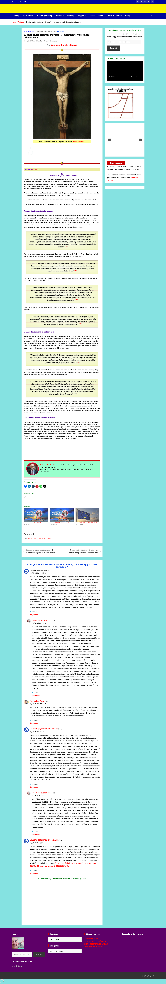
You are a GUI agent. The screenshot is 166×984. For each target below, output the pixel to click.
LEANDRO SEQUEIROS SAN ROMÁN (44, 729)
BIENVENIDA (28, 16)
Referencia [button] (29, 534)
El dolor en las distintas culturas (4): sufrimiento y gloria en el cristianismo (40, 551)
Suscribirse (39, 955)
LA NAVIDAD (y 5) (36, 522)
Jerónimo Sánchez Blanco (46, 31)
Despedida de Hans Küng (61, 522)
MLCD (92, 16)
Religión (60, 31)
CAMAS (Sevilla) (44, 16)
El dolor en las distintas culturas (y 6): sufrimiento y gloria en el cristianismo (83, 551)
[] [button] (37, 534)
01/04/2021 (27, 41)
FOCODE (81, 16)
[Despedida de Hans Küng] (61, 515)
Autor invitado (30, 31)
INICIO (16, 16)
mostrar (35, 169)
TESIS (127, 16)
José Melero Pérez (37, 701)
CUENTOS (59, 16)
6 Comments (53, 41)
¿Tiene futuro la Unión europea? (87, 522)
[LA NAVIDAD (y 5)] (36, 515)
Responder (34, 614)
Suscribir (113, 48)
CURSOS (70, 16)
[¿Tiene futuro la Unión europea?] (87, 515)
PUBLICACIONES (115, 16)
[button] (66, 246)
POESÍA (101, 16)
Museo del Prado (78, 142)
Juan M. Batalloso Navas (40, 41)
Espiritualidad (41, 538)
